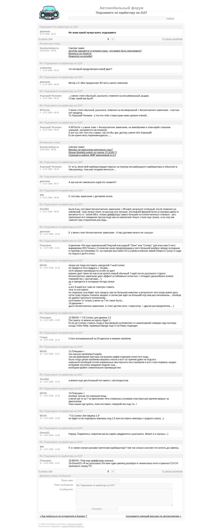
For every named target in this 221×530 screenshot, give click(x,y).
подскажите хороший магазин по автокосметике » (153, 516)
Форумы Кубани (75, 524)
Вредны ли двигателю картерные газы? (91, 149)
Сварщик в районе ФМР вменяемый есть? (92, 155)
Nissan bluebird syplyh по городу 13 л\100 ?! (93, 152)
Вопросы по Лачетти (80, 53)
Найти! (170, 18)
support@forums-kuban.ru (72, 526)
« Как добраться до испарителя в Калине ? (63, 516)
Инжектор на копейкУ (80, 56)
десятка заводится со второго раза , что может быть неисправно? (105, 51)
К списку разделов (172, 39)
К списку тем (45, 39)
